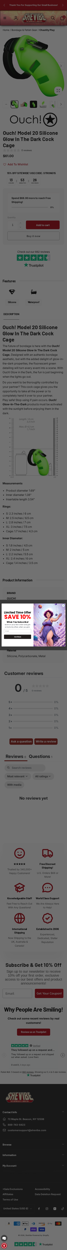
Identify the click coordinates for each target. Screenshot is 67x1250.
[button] (4, 1238)
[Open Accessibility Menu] (4, 1246)
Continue (17, 637)
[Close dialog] (63, 605)
